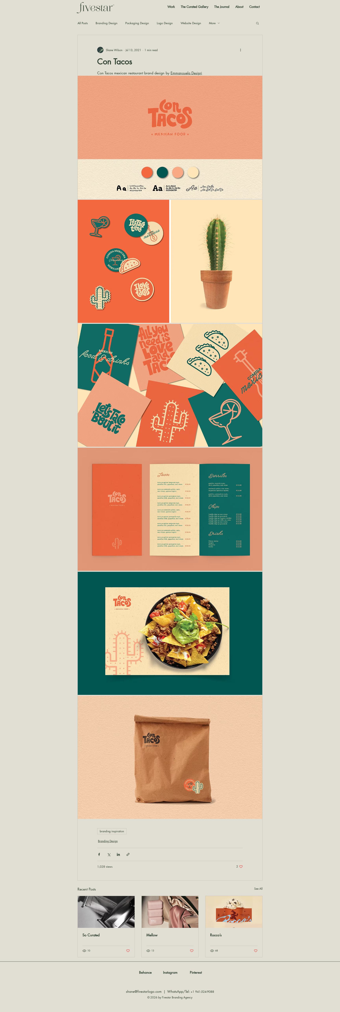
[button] (257, 23)
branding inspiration (112, 831)
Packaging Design (137, 23)
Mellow (152, 935)
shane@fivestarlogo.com (144, 991)
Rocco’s (216, 935)
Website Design (191, 23)
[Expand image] (170, 137)
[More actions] (240, 50)
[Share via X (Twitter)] (109, 854)
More (212, 23)
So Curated (91, 935)
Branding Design (106, 23)
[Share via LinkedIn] (118, 854)
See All (258, 888)
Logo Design (165, 23)
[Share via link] (128, 854)
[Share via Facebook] (99, 854)
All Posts (83, 23)
